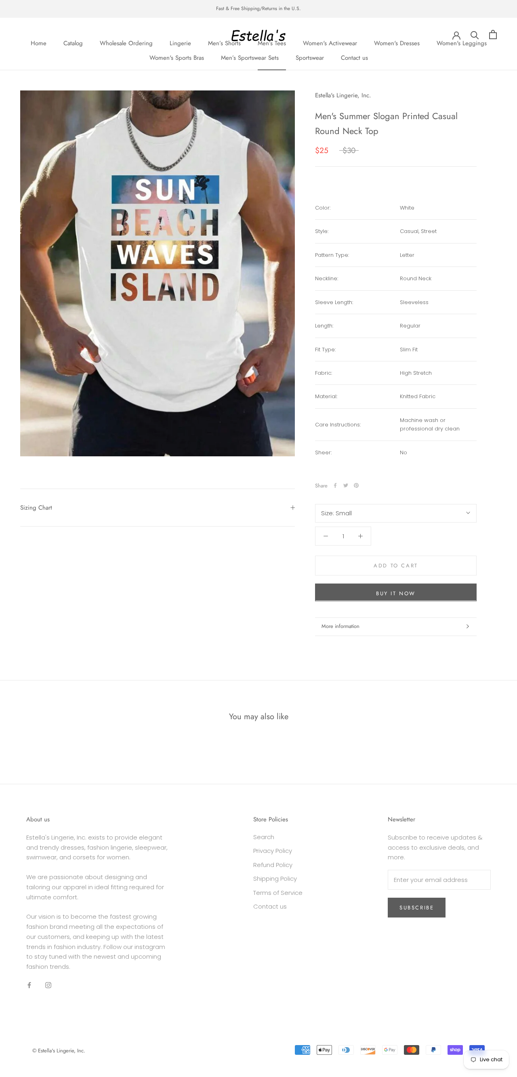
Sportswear (310, 57)
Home (38, 42)
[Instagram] (48, 985)
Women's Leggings (462, 42)
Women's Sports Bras (176, 57)
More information (340, 626)
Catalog (73, 42)
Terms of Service (278, 892)
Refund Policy (272, 865)
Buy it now (396, 593)
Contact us (354, 57)
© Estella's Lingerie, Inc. (58, 1050)
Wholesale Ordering (126, 42)
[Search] (475, 34)
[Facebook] (335, 485)
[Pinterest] (356, 485)
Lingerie (180, 42)
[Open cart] (493, 34)
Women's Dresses (397, 42)
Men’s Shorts (224, 42)
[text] (438, 231)
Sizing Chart (36, 507)
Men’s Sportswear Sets (250, 57)
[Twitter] (345, 485)
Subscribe (416, 907)
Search (263, 837)
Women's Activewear (330, 42)
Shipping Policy (275, 878)
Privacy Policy (272, 850)
